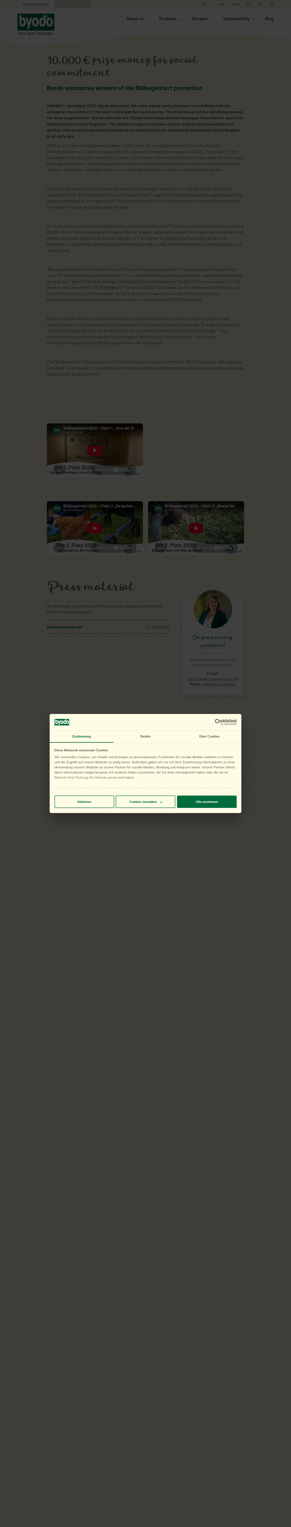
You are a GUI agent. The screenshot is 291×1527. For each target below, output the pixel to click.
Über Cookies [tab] (209, 736)
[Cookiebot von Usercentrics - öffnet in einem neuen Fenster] (218, 722)
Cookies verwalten (143, 802)
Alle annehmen (207, 802)
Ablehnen (84, 802)
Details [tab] (145, 736)
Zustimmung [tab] (81, 736)
